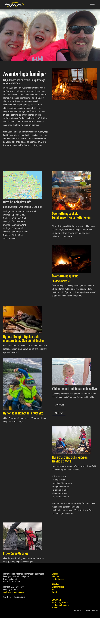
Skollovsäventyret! (61, 281)
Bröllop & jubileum (60, 602)
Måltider (55, 607)
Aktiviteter (56, 584)
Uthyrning (56, 599)
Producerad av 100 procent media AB (86, 610)
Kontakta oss (58, 579)
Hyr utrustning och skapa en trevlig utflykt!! (70, 459)
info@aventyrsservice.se (13, 592)
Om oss (55, 573)
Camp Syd (59, 413)
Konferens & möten (60, 605)
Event (54, 592)
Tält (53, 589)
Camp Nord (59, 404)
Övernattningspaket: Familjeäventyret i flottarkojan (71, 215)
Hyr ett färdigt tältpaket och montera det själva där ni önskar (23, 338)
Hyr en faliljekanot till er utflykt (23, 413)
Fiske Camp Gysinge (15, 553)
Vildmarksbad (58, 586)
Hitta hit (55, 576)
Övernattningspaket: (65, 276)
